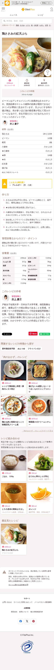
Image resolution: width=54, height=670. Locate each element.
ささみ (22, 25)
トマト (28, 25)
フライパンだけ (27, 95)
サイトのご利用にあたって (23, 602)
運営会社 (14, 612)
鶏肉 (17, 25)
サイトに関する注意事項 (17, 585)
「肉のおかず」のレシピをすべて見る (37, 431)
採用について (24, 612)
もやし (41, 25)
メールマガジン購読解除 (43, 602)
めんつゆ (21, 349)
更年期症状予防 (8, 349)
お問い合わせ (7, 602)
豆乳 (46, 25)
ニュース (13, 15)
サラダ (51, 25)
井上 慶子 (17, 299)
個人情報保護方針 (36, 612)
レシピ (40, 15)
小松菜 (36, 25)
